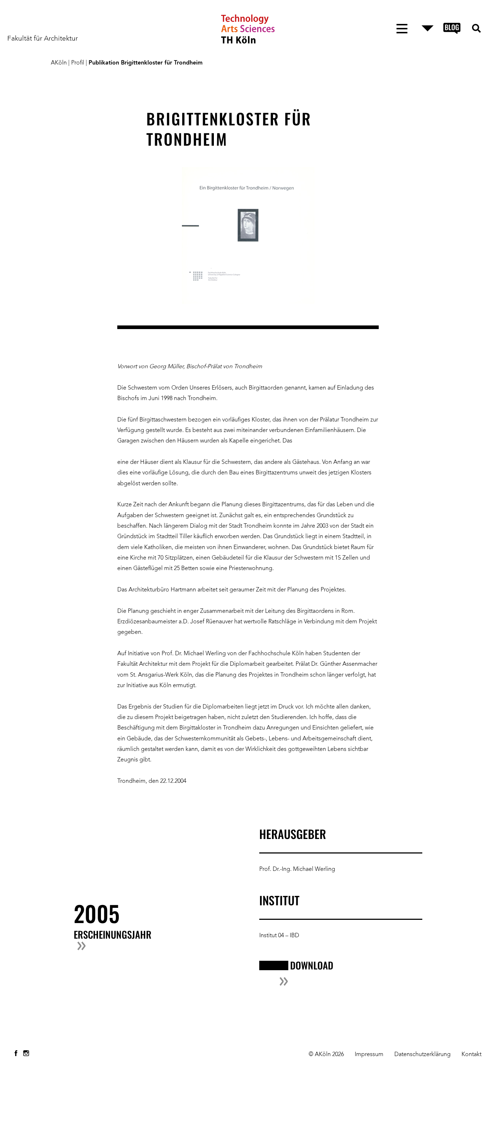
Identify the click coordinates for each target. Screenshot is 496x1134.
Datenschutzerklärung (422, 1055)
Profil (77, 63)
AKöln (59, 63)
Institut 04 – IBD (279, 936)
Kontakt (471, 1055)
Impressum (369, 1055)
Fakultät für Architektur (42, 39)
